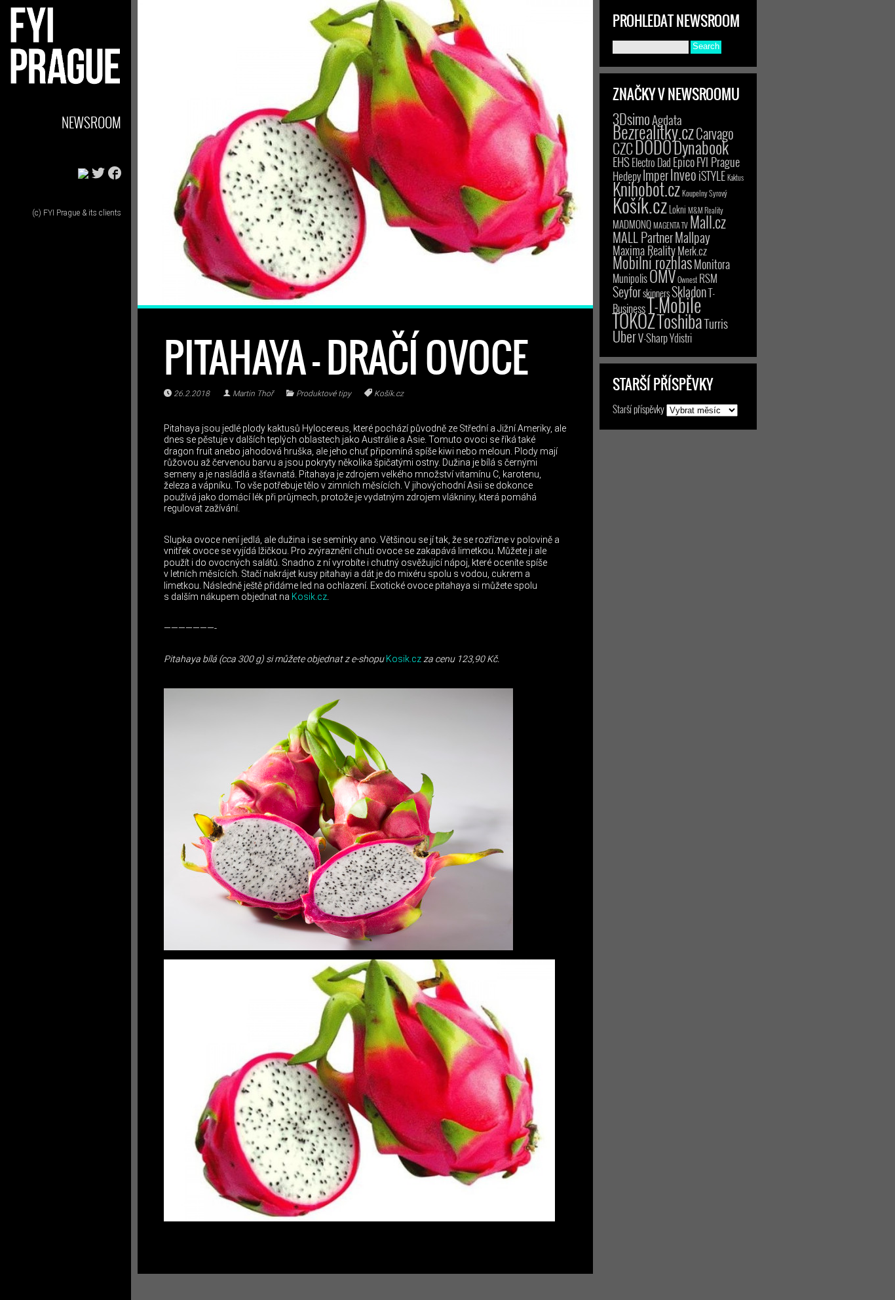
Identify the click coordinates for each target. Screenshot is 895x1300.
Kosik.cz (309, 596)
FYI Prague (718, 161)
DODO (653, 146)
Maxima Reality (644, 250)
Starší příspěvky (638, 408)
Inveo (683, 174)
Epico (684, 161)
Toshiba (679, 321)
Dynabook (701, 147)
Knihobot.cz (646, 189)
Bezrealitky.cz (653, 132)
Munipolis (630, 278)
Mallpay (692, 237)
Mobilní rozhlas (652, 262)
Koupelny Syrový (704, 193)
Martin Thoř (253, 393)
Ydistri (681, 338)
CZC (623, 148)
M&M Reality (705, 210)
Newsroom (91, 122)
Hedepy (627, 176)
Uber (624, 335)
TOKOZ (634, 320)
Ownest (687, 279)
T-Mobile (674, 304)
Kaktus (735, 177)
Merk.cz (692, 250)
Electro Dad (651, 162)
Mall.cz (708, 222)
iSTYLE (711, 175)
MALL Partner (643, 237)
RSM (708, 278)
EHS (621, 161)
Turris (716, 323)
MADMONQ (632, 224)
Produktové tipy (323, 393)
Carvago (715, 133)
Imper (655, 175)
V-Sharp (653, 337)
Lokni (677, 209)
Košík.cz (389, 393)
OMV (662, 276)
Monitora (712, 263)
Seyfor (627, 291)
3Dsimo (631, 118)
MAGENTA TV (670, 225)
